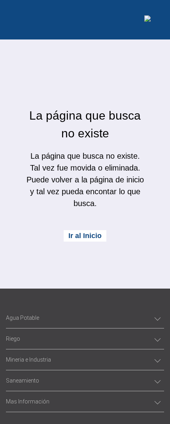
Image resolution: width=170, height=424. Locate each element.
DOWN (85, 404)
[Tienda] (147, 19)
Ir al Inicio (85, 236)
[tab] (85, 318)
